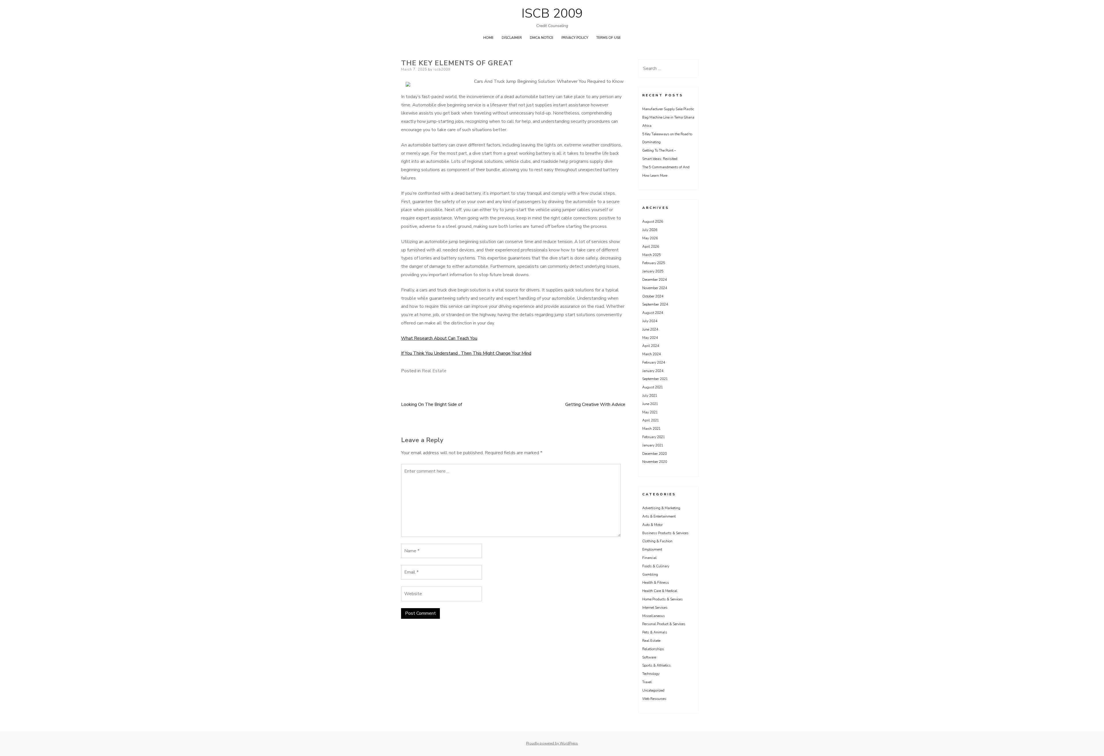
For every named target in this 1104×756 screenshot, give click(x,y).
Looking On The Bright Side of (431, 404)
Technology (651, 673)
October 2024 (652, 296)
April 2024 (650, 345)
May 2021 (650, 412)
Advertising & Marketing (661, 508)
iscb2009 (442, 69)
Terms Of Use (608, 37)
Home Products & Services (662, 599)
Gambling (650, 574)
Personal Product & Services (663, 624)
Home (488, 37)
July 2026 (649, 230)
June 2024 (650, 329)
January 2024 (652, 371)
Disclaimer (512, 37)
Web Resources (654, 698)
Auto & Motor (652, 524)
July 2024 (649, 321)
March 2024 (651, 354)
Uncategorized (653, 690)
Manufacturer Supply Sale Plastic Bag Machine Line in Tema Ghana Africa (668, 117)
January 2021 (652, 445)
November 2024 (654, 288)
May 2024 (650, 337)
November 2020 (654, 461)
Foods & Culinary (655, 566)
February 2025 (653, 263)
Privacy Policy (574, 37)
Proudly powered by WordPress (552, 743)
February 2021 (653, 437)
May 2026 (650, 238)
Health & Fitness (655, 582)
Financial (649, 557)
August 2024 (652, 312)
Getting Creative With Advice (595, 404)
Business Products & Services (665, 533)
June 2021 (650, 404)
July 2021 (649, 395)
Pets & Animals (654, 632)
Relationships (653, 649)
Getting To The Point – (659, 150)
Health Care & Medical (659, 591)
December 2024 (654, 279)
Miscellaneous (653, 616)
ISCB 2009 (552, 13)
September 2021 (655, 379)
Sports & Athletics (656, 665)
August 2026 (652, 221)
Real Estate (434, 371)
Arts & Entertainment (659, 516)
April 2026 (650, 246)
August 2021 (652, 387)
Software (649, 657)
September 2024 (655, 304)
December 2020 (654, 453)
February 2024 (653, 362)
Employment (652, 549)
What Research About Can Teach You (439, 338)
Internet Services (655, 607)
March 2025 (651, 255)
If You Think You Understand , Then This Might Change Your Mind (466, 353)
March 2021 (651, 428)
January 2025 (652, 271)
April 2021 (650, 420)
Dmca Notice (541, 37)
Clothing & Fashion (657, 541)
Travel (647, 682)
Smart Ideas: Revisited (659, 158)
